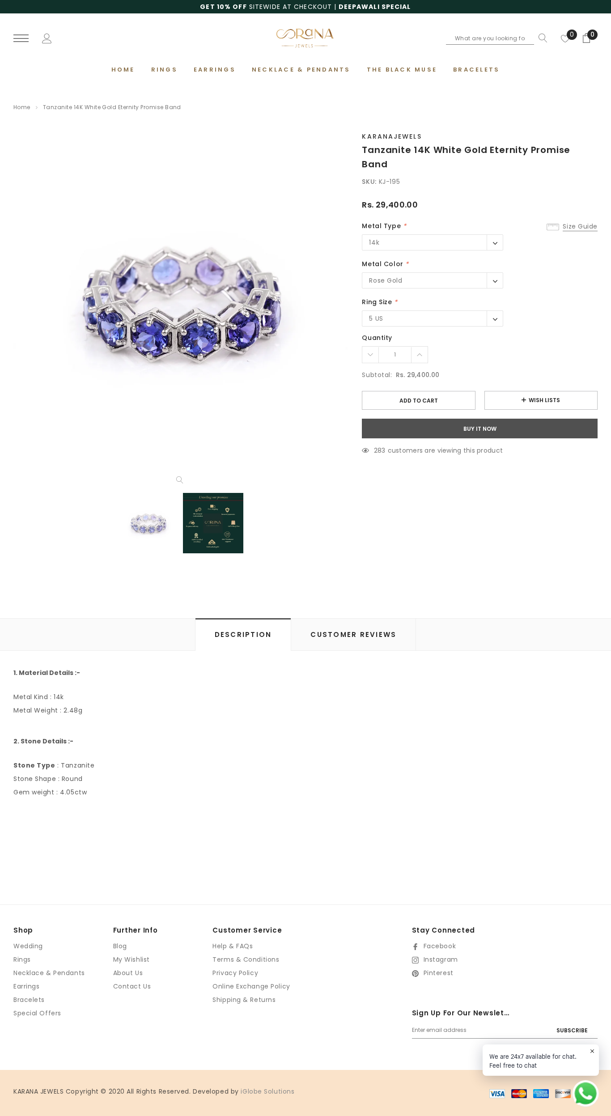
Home (21, 107)
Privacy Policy (235, 972)
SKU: (369, 181)
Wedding (28, 946)
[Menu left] (21, 38)
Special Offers (37, 1013)
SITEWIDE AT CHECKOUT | (305, 6)
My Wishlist (131, 959)
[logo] (306, 37)
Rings (22, 959)
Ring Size (379, 301)
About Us (128, 972)
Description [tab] (243, 634)
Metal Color (385, 263)
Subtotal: (377, 374)
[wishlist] (565, 38)
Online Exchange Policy (251, 986)
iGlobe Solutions (267, 1091)
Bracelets (29, 999)
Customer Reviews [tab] (353, 634)
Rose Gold (385, 280)
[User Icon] (47, 37)
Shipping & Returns (244, 999)
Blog (120, 946)
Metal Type (384, 225)
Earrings (26, 986)
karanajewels (391, 136)
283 (380, 450)
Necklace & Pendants (49, 972)
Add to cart (418, 400)
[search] (540, 38)
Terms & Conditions (245, 959)
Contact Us (132, 986)
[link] (148, 523)
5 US (376, 318)
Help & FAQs (232, 946)
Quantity (377, 337)
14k (374, 242)
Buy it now (479, 429)
